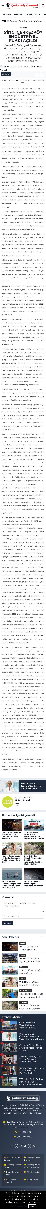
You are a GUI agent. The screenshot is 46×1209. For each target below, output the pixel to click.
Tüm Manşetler (33, 1172)
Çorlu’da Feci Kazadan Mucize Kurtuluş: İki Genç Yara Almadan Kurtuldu (11, 835)
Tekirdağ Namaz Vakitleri (12, 1166)
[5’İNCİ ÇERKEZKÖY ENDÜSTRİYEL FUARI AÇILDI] (23, 68)
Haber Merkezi (9, 80)
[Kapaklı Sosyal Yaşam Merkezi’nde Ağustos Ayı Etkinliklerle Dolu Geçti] (12, 848)
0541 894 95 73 (24, 1132)
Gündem (6, 14)
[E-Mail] (17, 805)
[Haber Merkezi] (7, 801)
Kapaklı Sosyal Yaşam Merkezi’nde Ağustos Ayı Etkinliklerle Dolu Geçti (11, 859)
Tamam (32, 1206)
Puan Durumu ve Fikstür (13, 1173)
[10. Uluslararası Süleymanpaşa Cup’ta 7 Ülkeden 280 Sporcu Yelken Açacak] (12, 874)
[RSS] (34, 1146)
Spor (37, 14)
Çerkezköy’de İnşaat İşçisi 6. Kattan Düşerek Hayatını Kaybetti (29, 960)
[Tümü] (43, 937)
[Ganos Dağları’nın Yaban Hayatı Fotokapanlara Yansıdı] (34, 874)
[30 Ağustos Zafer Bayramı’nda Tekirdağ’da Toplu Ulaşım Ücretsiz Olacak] (34, 824)
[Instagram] (21, 1146)
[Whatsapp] (29, 1146)
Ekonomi (18, 14)
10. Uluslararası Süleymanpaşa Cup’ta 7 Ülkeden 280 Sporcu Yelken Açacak (11, 885)
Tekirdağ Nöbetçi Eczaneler (13, 1158)
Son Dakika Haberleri (10, 1180)
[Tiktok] (25, 1146)
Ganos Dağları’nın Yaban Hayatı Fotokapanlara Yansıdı (33, 884)
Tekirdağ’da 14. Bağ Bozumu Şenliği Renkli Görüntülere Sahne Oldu (31, 995)
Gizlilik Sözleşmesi (19, 1206)
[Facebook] (12, 1146)
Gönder (7, 923)
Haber (23, 27)
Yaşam (22, 979)
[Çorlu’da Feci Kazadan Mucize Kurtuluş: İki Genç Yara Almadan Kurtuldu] (12, 824)
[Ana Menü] (3, 5)
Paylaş (7, 74)
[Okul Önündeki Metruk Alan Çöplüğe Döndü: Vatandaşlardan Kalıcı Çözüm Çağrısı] (34, 848)
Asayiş (29, 14)
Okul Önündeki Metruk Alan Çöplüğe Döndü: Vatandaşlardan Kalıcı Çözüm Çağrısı (31, 1007)
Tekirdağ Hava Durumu (32, 1158)
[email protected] (25, 1127)
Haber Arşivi (32, 1179)
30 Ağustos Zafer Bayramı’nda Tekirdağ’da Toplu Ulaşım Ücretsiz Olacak (23, 20)
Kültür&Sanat (25, 990)
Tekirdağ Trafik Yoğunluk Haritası (32, 1166)
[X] (16, 1146)
